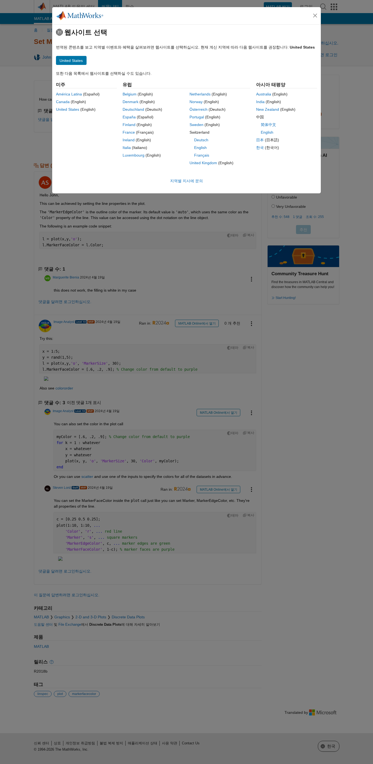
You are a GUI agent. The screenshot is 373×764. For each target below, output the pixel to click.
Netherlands (200, 94)
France (129, 132)
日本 (260, 140)
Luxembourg (133, 155)
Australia (263, 94)
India (260, 102)
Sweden (196, 124)
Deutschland (133, 109)
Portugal (197, 117)
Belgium (130, 94)
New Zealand (267, 109)
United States (67, 109)
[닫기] (315, 15)
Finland (129, 124)
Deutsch (201, 140)
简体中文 (268, 124)
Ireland (129, 140)
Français (201, 155)
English (200, 147)
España (129, 117)
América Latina (69, 94)
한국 (260, 147)
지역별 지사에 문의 (186, 181)
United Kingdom (203, 163)
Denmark (130, 102)
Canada (63, 102)
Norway (196, 102)
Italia (127, 147)
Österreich (199, 109)
